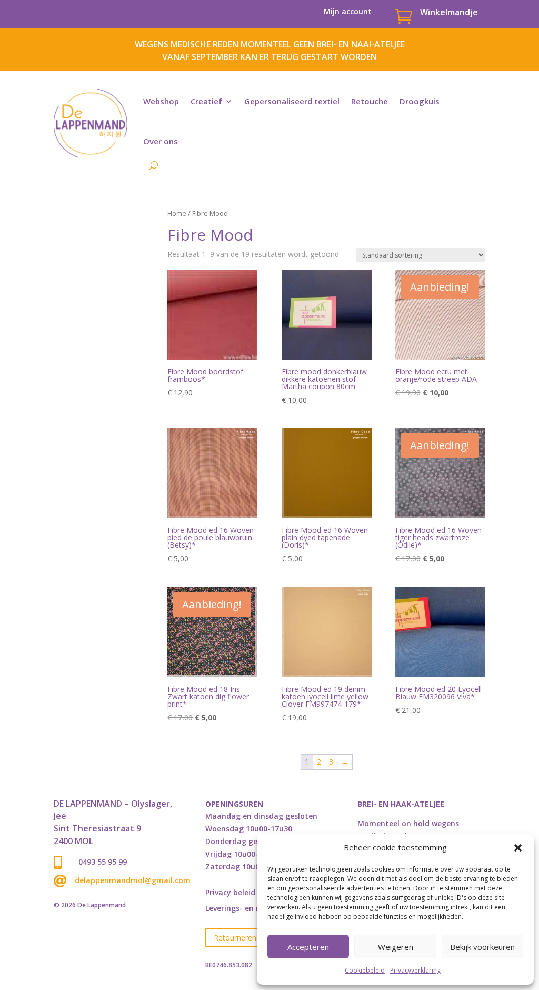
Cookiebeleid (365, 970)
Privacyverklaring (415, 970)
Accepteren (308, 947)
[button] (518, 848)
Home (176, 213)
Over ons (160, 141)
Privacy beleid (230, 893)
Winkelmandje (449, 12)
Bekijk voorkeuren (482, 947)
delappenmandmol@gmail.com (133, 880)
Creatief (206, 101)
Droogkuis (420, 101)
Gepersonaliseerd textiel (292, 101)
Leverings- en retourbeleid (253, 909)
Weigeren (395, 947)
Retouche (369, 101)
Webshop (161, 101)
